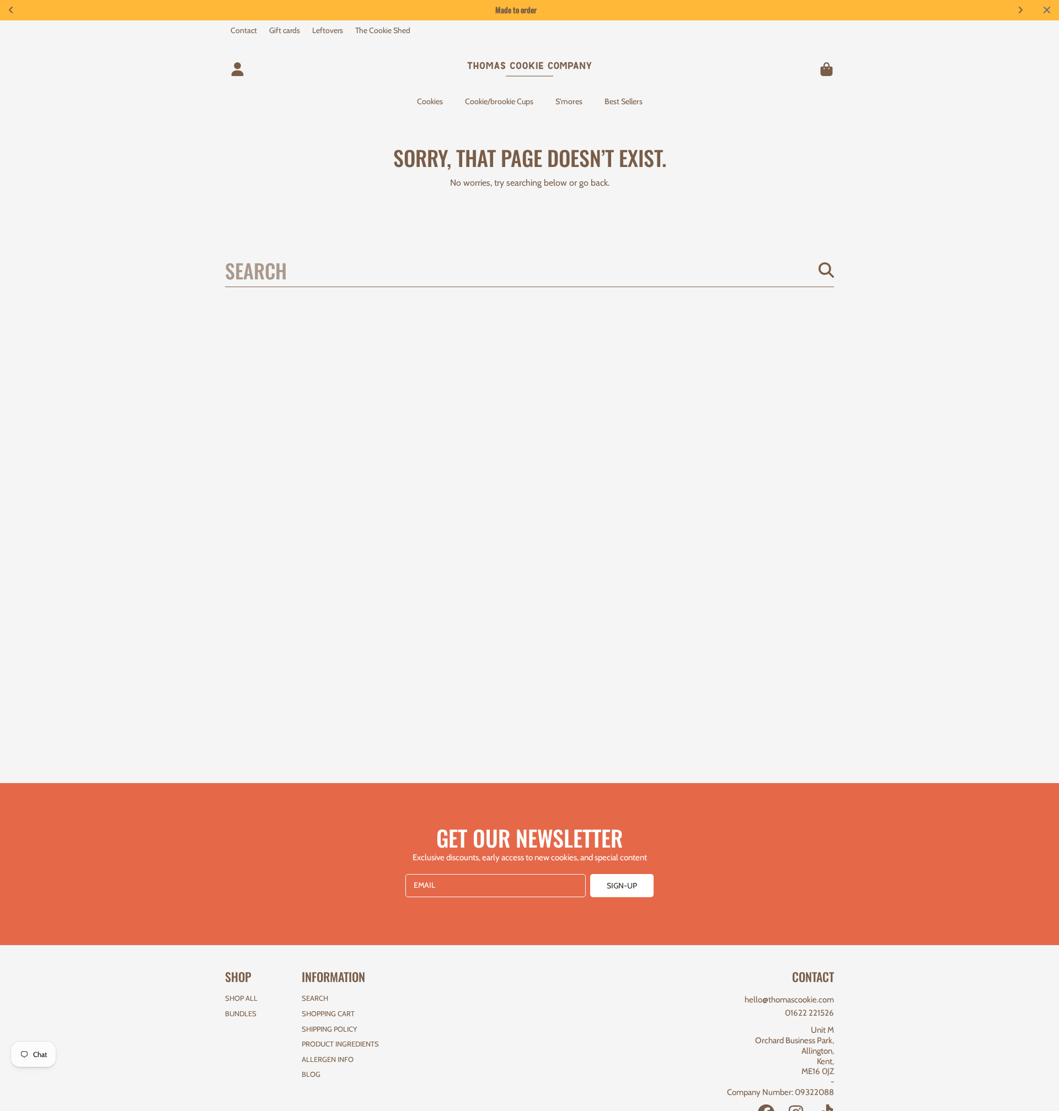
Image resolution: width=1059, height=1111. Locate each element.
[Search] (826, 270)
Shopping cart (328, 1013)
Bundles (240, 1013)
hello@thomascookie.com (789, 1000)
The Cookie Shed (382, 30)
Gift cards (284, 30)
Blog (311, 1074)
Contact (244, 30)
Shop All (241, 998)
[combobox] (529, 270)
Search (315, 998)
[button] (826, 69)
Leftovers (327, 30)
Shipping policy (329, 1028)
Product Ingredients (340, 1043)
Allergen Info (328, 1059)
